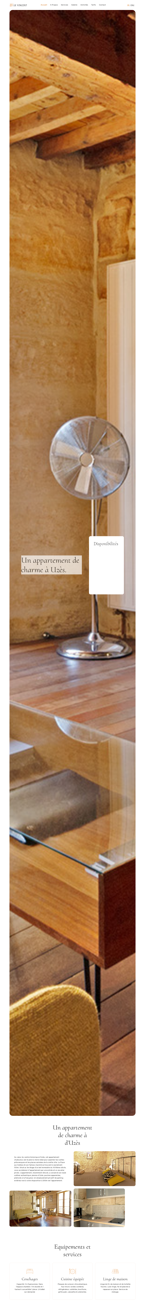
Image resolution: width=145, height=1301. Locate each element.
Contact (102, 5)
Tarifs (93, 5)
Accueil (44, 5)
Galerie (74, 5)
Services (64, 5)
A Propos (54, 5)
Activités (84, 5)
